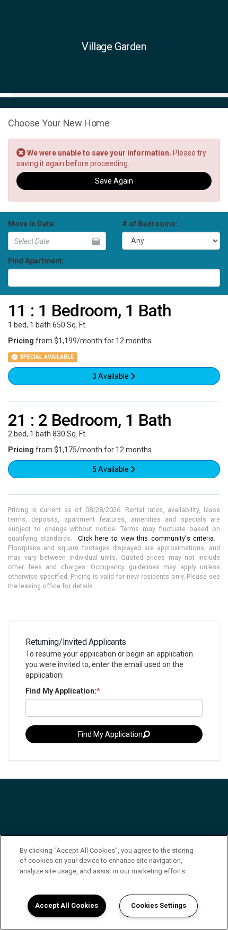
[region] (114, 882)
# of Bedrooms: (150, 224)
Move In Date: (32, 224)
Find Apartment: (36, 261)
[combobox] (114, 278)
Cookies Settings (158, 905)
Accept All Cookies (66, 905)
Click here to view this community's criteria (146, 538)
